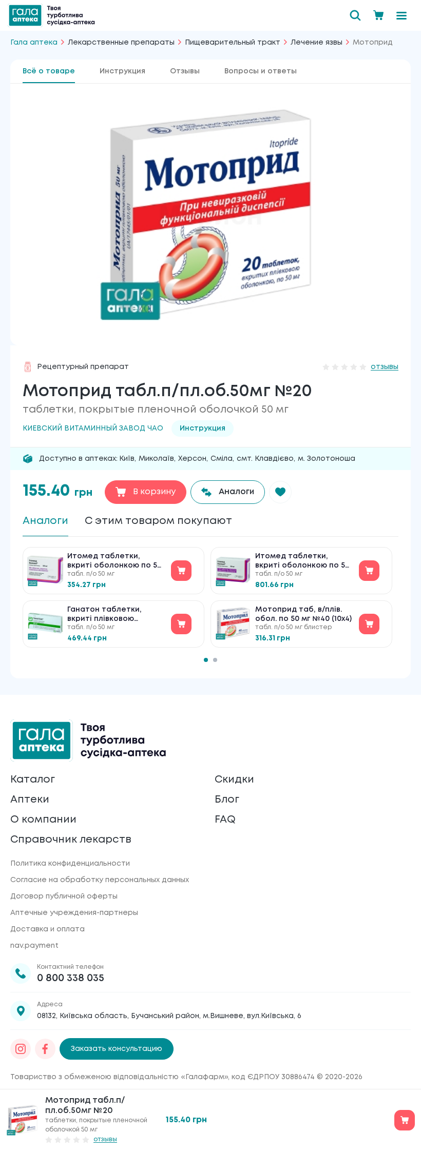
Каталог (32, 780)
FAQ (225, 820)
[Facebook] (45, 1049)
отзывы (384, 367)
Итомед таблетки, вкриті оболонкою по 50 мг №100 (302, 561)
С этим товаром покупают (158, 521)
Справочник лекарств (70, 840)
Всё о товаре (49, 71)
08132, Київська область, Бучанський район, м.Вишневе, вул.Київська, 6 (169, 1016)
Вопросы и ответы (260, 71)
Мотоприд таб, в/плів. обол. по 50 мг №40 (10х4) (303, 614)
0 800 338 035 (70, 978)
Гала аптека (34, 43)
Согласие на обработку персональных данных (99, 880)
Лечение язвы (316, 43)
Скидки (234, 780)
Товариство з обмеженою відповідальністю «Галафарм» (119, 1077)
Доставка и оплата (47, 929)
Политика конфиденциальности (70, 864)
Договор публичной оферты (64, 896)
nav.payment (34, 946)
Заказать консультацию (116, 1049)
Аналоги (45, 521)
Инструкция (122, 71)
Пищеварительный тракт (232, 43)
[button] (280, 492)
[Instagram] (20, 1049)
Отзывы (185, 71)
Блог (227, 800)
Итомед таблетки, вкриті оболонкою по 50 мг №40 (114, 561)
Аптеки (29, 800)
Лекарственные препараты (121, 43)
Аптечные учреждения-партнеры (74, 913)
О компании (43, 820)
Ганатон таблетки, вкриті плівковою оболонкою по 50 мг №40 (106, 615)
